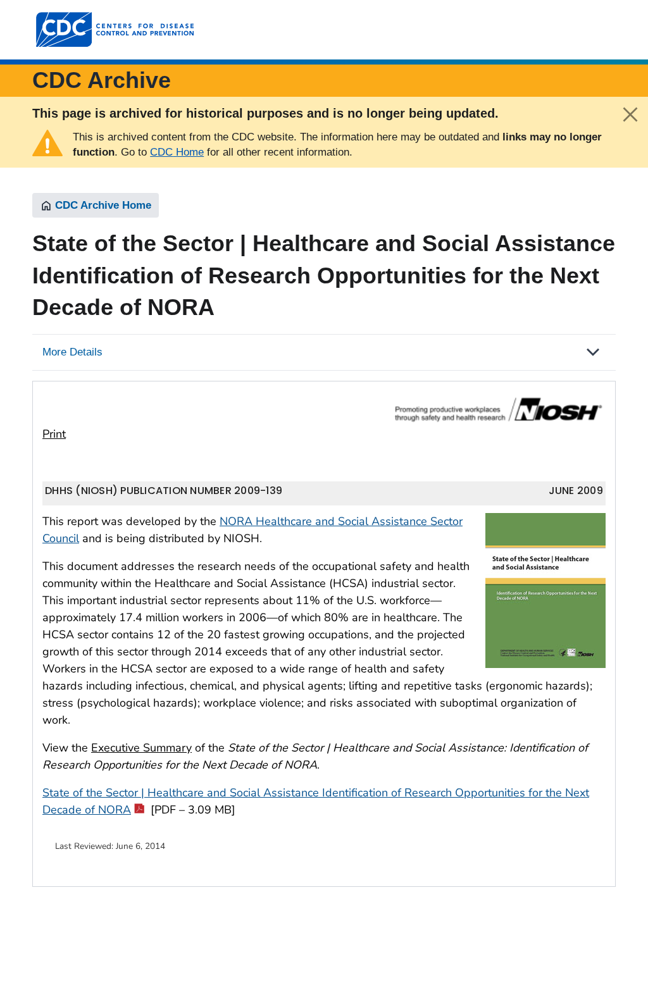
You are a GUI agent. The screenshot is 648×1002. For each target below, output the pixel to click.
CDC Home (177, 152)
